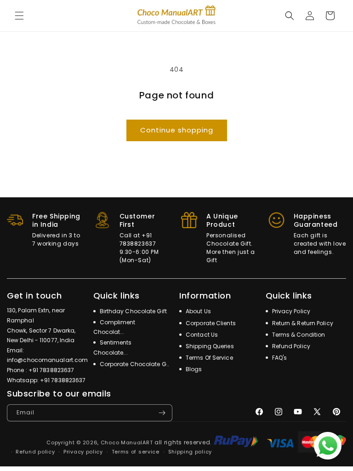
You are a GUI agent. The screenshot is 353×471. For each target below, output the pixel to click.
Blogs (193, 369)
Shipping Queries (209, 346)
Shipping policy (190, 451)
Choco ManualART (127, 442)
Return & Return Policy (302, 323)
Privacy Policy (291, 311)
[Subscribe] (162, 412)
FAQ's (279, 358)
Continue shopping (176, 130)
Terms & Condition (298, 335)
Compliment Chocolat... (114, 327)
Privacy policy (83, 451)
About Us (197, 311)
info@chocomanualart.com (47, 360)
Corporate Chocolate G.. (133, 364)
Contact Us (201, 335)
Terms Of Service (208, 358)
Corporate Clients (210, 323)
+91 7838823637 (51, 370)
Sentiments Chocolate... (112, 347)
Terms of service (135, 451)
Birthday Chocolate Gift (132, 311)
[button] (19, 16)
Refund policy (35, 451)
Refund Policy (290, 346)
